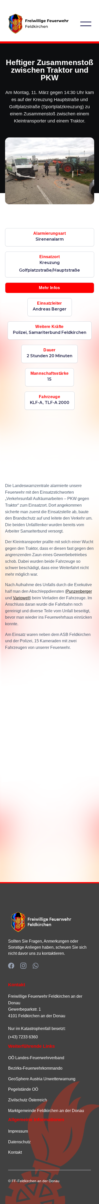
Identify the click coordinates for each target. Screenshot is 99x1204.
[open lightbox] (49, 170)
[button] (85, 24)
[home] (44, 24)
